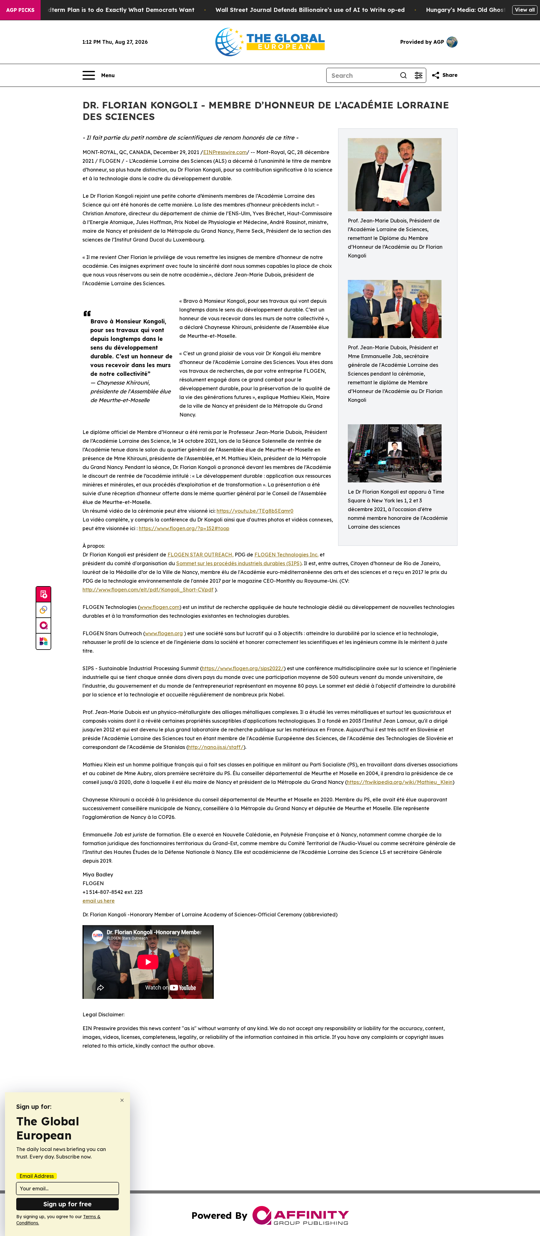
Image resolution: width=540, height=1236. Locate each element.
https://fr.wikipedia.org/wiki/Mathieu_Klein (399, 782)
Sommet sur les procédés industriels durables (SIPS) (239, 563)
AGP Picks (20, 10)
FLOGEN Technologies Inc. (286, 554)
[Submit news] (43, 594)
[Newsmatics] (43, 641)
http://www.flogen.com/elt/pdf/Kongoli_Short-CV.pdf (147, 589)
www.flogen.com (159, 607)
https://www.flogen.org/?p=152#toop (184, 528)
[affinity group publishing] (43, 626)
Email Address (36, 1176)
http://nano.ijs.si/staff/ (215, 747)
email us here (98, 901)
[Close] (122, 1100)
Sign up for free (67, 1204)
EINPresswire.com (225, 152)
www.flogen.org (164, 633)
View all (525, 10)
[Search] (403, 75)
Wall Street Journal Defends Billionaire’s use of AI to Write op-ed (310, 9)
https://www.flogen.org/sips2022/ (243, 668)
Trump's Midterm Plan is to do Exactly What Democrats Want (105, 9)
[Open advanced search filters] (418, 75)
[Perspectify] (43, 610)
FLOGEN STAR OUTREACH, (200, 554)
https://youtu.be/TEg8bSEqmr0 (255, 511)
